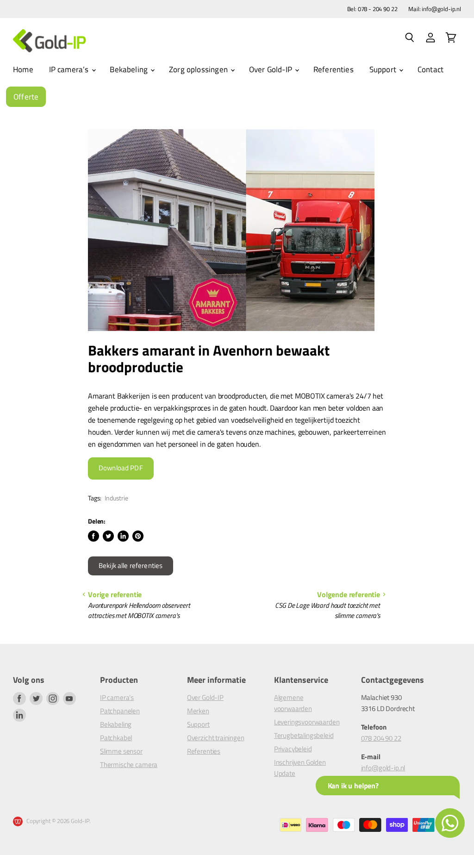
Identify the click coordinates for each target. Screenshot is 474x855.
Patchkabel (116, 737)
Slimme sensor (121, 751)
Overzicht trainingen (215, 737)
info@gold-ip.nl (383, 767)
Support (383, 69)
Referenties (333, 69)
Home (23, 69)
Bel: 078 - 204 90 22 (372, 9)
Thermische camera (128, 764)
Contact (430, 69)
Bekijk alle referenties (130, 566)
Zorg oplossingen (199, 69)
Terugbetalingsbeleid (304, 735)
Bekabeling (130, 69)
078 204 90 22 (381, 738)
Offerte (25, 97)
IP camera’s (70, 69)
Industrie (116, 498)
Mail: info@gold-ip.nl (434, 9)
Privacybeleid (293, 748)
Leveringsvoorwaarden (307, 722)
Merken (198, 710)
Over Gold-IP (271, 69)
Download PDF (121, 468)
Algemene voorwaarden (293, 703)
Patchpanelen (120, 710)
